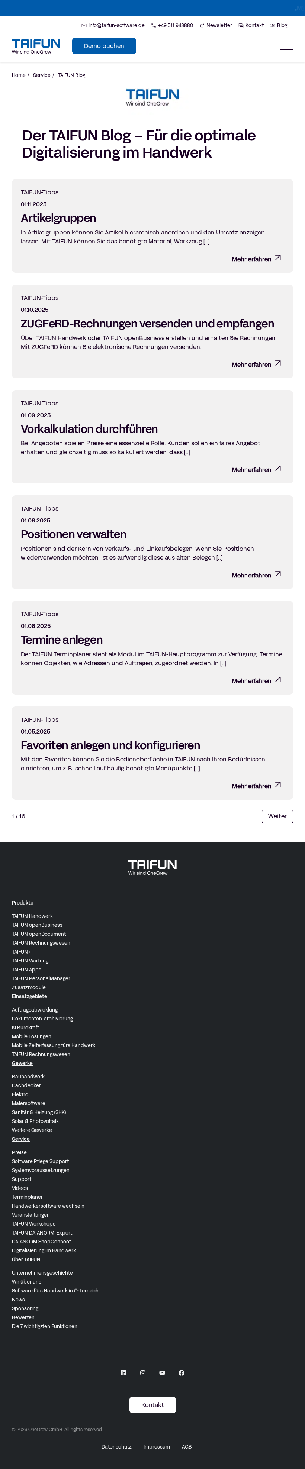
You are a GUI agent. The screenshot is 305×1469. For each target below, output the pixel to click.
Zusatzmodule (29, 987)
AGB (187, 1447)
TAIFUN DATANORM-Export (42, 1233)
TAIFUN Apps (26, 970)
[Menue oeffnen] (286, 46)
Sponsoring (25, 1308)
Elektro (20, 1094)
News (18, 1300)
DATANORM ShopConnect (41, 1242)
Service (42, 75)
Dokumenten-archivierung (42, 1019)
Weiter (277, 816)
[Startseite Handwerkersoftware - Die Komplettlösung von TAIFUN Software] (36, 46)
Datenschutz (117, 1447)
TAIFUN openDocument (39, 934)
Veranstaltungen (31, 1215)
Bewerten (23, 1317)
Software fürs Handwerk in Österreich (55, 1291)
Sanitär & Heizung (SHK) (39, 1112)
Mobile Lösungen (31, 1036)
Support (21, 1179)
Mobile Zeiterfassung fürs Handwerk (53, 1045)
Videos (20, 1188)
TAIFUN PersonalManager (41, 978)
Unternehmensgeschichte (42, 1273)
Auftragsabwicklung (35, 1010)
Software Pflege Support (40, 1161)
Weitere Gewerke (32, 1130)
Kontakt (152, 1405)
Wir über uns (26, 1282)
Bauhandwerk (28, 1077)
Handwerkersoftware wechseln (48, 1206)
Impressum (157, 1447)
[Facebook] (181, 1373)
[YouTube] (162, 1373)
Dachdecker (26, 1086)
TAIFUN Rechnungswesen (41, 943)
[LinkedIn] (123, 1373)
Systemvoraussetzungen (41, 1170)
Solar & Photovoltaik (35, 1121)
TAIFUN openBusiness (37, 925)
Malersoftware (28, 1103)
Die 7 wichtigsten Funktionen (44, 1326)
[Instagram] (143, 1373)
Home (19, 75)
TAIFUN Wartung (30, 961)
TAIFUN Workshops (33, 1224)
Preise (19, 1152)
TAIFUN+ (21, 952)
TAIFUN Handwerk (32, 916)
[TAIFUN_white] (152, 867)
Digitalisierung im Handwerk (44, 1251)
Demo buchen (104, 46)
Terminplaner (27, 1197)
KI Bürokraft (25, 1028)
